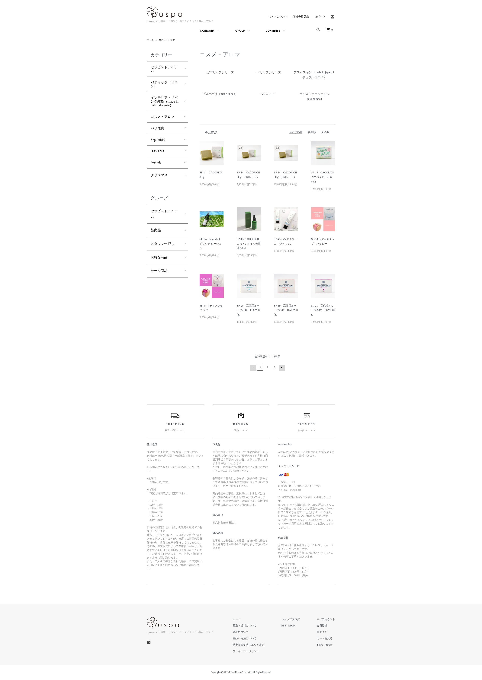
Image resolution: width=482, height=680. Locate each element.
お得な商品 (159, 257)
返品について (241, 632)
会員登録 (322, 625)
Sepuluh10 (158, 140)
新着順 (325, 132)
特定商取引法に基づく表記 (248, 644)
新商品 (156, 230)
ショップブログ (290, 619)
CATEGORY (207, 30)
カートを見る (325, 638)
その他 (156, 163)
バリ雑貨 (157, 128)
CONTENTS (273, 30)
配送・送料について (244, 625)
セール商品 (159, 271)
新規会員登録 (301, 16)
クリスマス (159, 175)
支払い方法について (244, 638)
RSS (283, 625)
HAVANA (158, 151)
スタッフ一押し (162, 244)
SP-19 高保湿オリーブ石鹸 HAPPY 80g (286, 310)
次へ (282, 368)
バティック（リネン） (164, 84)
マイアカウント (278, 16)
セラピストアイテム (164, 69)
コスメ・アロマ (167, 40)
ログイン (319, 16)
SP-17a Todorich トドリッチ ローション (210, 244)
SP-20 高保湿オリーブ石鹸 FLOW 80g (248, 310)
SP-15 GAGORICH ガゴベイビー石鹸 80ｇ (323, 177)
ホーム (150, 40)
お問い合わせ (325, 644)
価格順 (312, 132)
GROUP (240, 30)
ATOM (291, 625)
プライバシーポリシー (246, 651)
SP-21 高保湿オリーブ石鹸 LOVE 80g (323, 310)
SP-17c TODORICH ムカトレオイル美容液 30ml (249, 244)
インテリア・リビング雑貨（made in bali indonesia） (164, 101)
